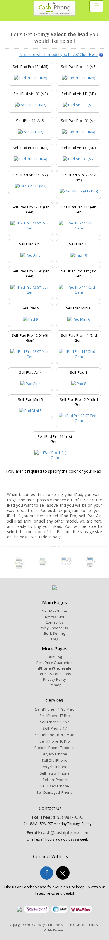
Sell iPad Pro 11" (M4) (30, 147)
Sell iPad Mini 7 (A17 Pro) (79, 177)
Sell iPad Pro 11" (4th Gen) (78, 209)
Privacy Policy (54, 679)
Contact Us (55, 622)
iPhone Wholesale (54, 668)
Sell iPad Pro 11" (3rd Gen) (78, 273)
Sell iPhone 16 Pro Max (54, 734)
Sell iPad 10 (78, 243)
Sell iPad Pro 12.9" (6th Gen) (30, 209)
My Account (54, 616)
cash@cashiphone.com (64, 833)
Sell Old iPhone (54, 760)
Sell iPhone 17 (55, 728)
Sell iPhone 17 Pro (54, 715)
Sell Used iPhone (54, 785)
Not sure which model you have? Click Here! (58, 54)
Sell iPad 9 (30, 308)
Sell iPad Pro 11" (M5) (78, 66)
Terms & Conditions (54, 673)
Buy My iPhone (54, 753)
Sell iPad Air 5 (30, 243)
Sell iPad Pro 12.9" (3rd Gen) (79, 402)
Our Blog (54, 657)
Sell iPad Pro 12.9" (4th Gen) (30, 338)
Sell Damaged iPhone (54, 792)
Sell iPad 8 (78, 372)
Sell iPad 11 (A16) (30, 120)
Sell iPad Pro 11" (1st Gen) (54, 439)
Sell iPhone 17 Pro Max (54, 709)
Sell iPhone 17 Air (54, 721)
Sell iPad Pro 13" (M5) (30, 66)
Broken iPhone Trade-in (54, 747)
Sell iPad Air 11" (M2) (30, 174)
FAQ (54, 638)
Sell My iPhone (54, 611)
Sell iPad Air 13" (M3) (30, 93)
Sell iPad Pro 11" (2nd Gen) (79, 338)
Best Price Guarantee (54, 662)
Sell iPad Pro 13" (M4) (78, 120)
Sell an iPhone (54, 779)
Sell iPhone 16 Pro (54, 741)
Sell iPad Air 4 (30, 372)
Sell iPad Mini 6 (78, 308)
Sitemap (54, 684)
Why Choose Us (54, 627)
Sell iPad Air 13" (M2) (78, 147)
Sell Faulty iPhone (55, 773)
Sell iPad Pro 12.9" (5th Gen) (30, 273)
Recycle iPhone (54, 766)
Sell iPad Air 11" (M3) (78, 93)
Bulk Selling (55, 633)
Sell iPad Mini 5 (30, 399)
